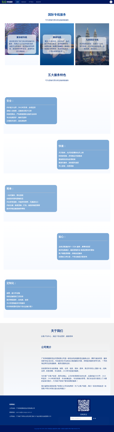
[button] (2, 29)
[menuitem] (17, 2)
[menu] (60, 2)
